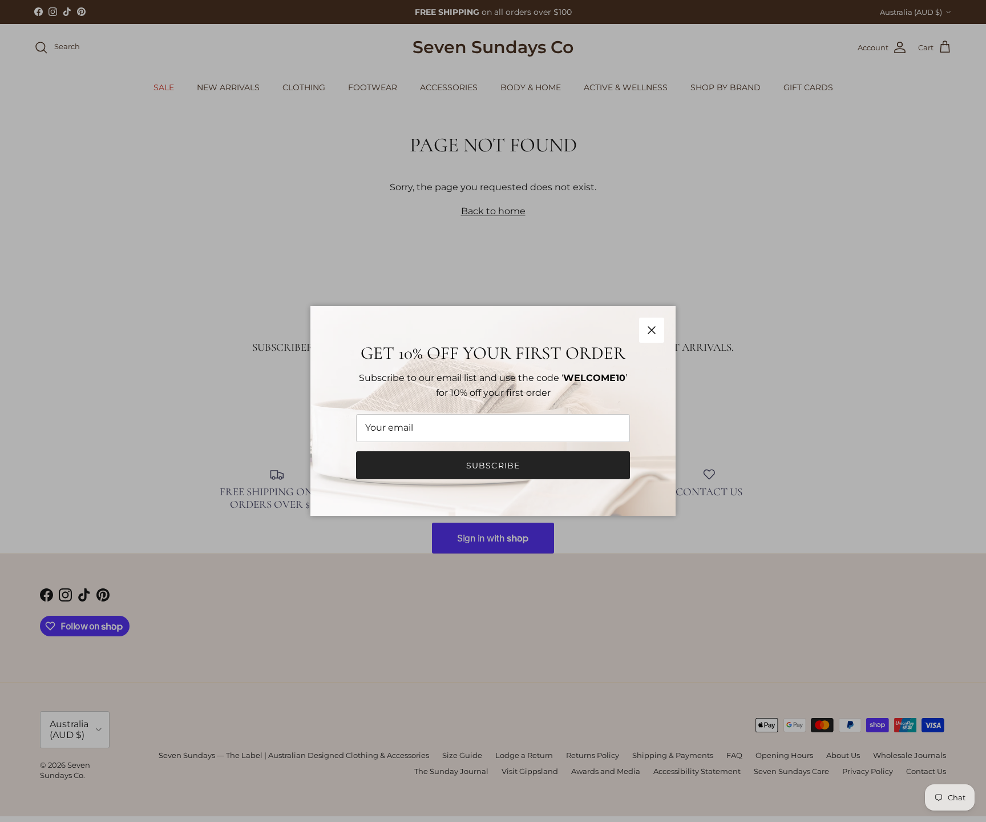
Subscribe (493, 465)
